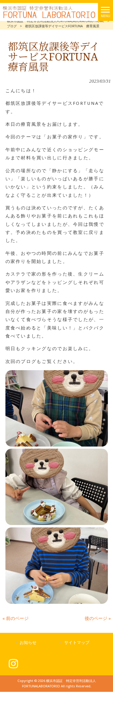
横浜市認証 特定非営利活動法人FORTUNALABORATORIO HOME (55, 21)
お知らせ (28, 642)
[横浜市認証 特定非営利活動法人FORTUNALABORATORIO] (49, 11)
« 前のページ (15, 618)
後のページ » (98, 618)
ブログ (12, 26)
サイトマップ (76, 642)
